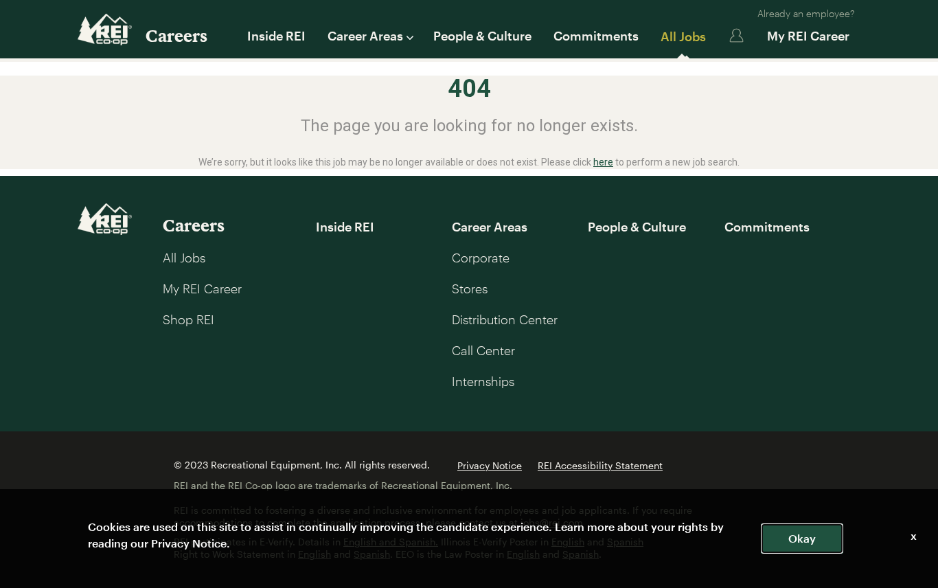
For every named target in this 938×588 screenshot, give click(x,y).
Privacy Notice (489, 465)
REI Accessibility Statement (600, 465)
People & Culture (482, 35)
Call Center (483, 350)
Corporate (481, 257)
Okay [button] (802, 538)
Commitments (596, 35)
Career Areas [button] (365, 35)
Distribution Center (505, 319)
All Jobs (683, 36)
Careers (176, 35)
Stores (470, 288)
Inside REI (276, 35)
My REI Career (808, 35)
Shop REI (188, 319)
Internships (483, 381)
